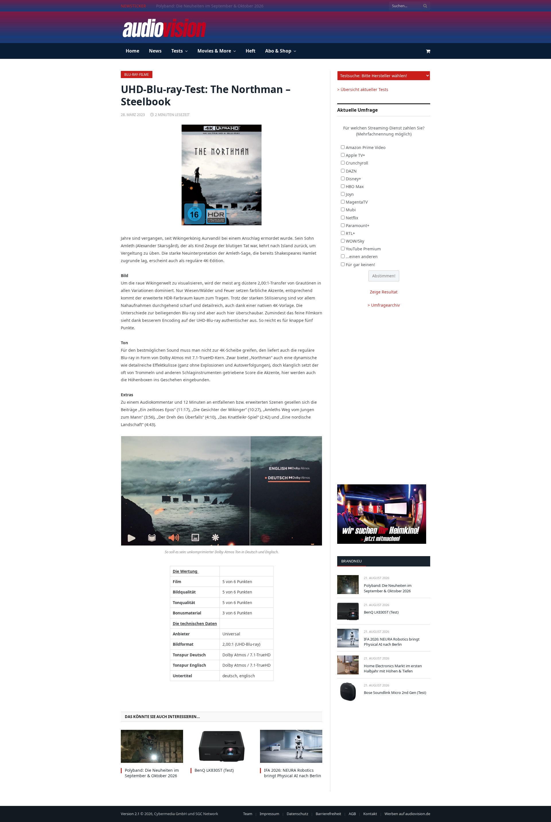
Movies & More (214, 51)
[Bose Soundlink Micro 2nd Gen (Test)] (348, 691)
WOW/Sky (355, 241)
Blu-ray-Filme (136, 74)
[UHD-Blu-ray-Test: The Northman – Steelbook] (221, 175)
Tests (177, 51)
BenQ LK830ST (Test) (175, 6)
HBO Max (355, 186)
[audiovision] (164, 27)
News (155, 51)
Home (132, 51)
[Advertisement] (325, 26)
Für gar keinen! (360, 264)
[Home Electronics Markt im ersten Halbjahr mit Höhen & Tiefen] (348, 664)
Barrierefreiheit (328, 813)
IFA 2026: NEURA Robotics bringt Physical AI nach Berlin (292, 772)
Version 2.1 (130, 813)
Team (247, 813)
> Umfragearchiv (384, 305)
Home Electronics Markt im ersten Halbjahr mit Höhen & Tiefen (393, 668)
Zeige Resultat (383, 292)
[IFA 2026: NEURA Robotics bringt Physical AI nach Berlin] (291, 746)
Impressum (269, 813)
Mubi (351, 209)
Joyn (350, 194)
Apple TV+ (355, 155)
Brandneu (351, 561)
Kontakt (370, 813)
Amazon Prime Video (365, 147)
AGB (352, 813)
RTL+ (350, 233)
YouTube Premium (363, 249)
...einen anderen (362, 256)
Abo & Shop (278, 51)
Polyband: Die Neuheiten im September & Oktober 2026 (152, 772)
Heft (250, 51)
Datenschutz (297, 813)
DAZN (351, 171)
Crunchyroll (357, 163)
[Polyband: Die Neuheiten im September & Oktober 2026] (152, 746)
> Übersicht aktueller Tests (362, 89)
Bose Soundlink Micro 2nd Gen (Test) (395, 692)
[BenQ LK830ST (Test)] (222, 746)
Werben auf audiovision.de (407, 813)
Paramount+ (357, 225)
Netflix (352, 218)
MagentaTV (357, 202)
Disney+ (353, 178)
